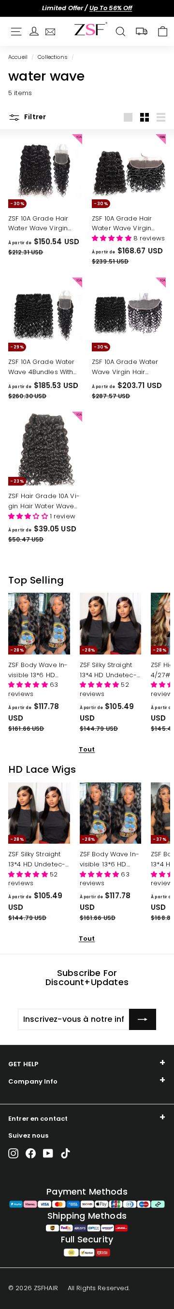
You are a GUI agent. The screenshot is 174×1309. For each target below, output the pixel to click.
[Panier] (162, 31)
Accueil (18, 57)
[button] (112, 238)
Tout (87, 749)
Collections (52, 57)
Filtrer (34, 117)
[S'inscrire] (142, 1019)
